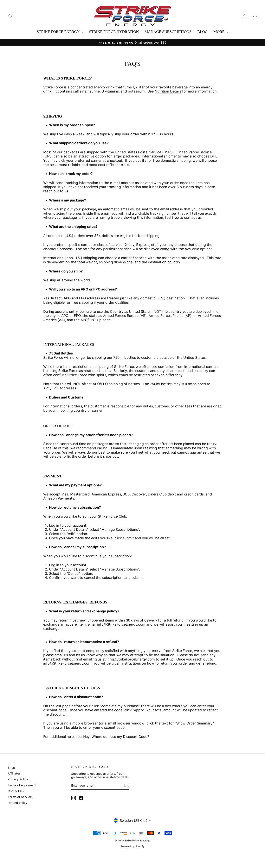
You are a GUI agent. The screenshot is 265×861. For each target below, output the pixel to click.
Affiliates (14, 773)
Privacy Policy (18, 779)
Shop (11, 767)
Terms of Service (20, 797)
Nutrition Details (168, 91)
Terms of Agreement (22, 785)
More (219, 31)
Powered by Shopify (132, 846)
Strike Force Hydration (114, 31)
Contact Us (16, 791)
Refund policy (17, 803)
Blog (202, 31)
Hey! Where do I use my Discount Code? (116, 737)
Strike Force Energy (58, 31)
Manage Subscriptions (168, 31)
